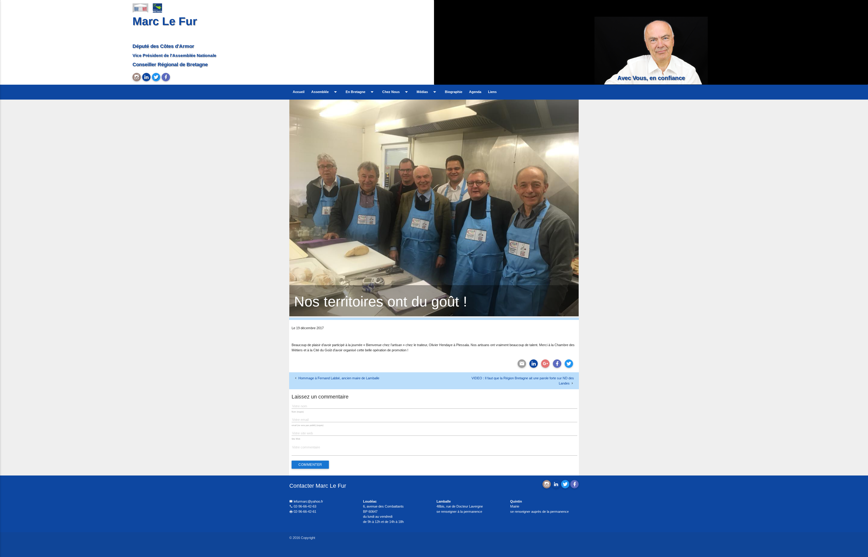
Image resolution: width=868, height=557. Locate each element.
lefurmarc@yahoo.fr (308, 501)
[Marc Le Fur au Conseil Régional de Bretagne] (161, 7)
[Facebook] (557, 363)
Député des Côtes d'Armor (163, 46)
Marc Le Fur (164, 21)
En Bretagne (360, 92)
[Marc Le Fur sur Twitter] (156, 77)
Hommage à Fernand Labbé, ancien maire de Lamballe (338, 378)
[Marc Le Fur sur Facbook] (166, 77)
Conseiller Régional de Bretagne (170, 64)
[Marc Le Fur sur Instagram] (136, 77)
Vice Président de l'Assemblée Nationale (174, 55)
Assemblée (325, 92)
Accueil (298, 92)
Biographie (453, 92)
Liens (492, 92)
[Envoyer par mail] (522, 363)
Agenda (475, 92)
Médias (427, 92)
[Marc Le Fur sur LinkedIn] (146, 77)
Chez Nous (396, 92)
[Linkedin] (533, 363)
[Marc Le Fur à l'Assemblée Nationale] (140, 7)
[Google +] (545, 363)
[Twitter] (569, 363)
